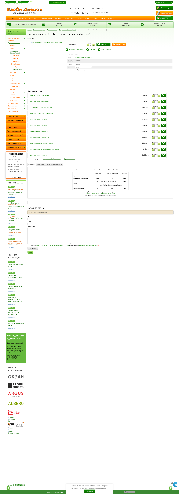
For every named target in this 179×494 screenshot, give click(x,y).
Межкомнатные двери (13, 32)
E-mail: (30, 221)
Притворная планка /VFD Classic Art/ (39, 101)
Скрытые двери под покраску (14, 39)
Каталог (13, 18)
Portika (12, 75)
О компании (22, 18)
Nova (11, 78)
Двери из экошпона (14, 43)
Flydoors (12, 89)
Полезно (78, 18)
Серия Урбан (15, 61)
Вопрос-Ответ (69, 18)
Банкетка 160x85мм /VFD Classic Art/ (39, 95)
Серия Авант (14, 58)
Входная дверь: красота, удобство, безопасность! (14, 313)
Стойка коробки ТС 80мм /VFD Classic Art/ (41, 107)
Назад (30, 252)
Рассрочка (58, 18)
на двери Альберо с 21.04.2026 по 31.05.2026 (15, 219)
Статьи (95, 18)
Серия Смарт (15, 56)
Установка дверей (14, 131)
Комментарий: (32, 226)
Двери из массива (13, 109)
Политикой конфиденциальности (88, 245)
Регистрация (8, 3)
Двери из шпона (13, 103)
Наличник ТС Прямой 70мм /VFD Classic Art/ (41, 113)
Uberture (12, 95)
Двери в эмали (12, 106)
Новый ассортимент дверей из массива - (15, 231)
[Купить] (163, 95)
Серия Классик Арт (69, 159)
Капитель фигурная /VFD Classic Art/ (39, 137)
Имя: (29, 216)
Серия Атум (14, 67)
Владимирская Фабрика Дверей (83, 57)
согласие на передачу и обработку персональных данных (52, 245)
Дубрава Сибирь (14, 86)
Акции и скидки (13, 139)
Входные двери (13, 117)
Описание (31, 164)
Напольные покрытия (15, 148)
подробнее (16, 177)
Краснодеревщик (15, 98)
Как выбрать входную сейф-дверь (15, 288)
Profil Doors (13, 100)
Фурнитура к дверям (15, 121)
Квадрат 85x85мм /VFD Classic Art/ (39, 131)
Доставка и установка (45, 18)
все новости (20, 183)
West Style (13, 72)
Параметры (41, 164)
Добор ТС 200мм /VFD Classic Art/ (38, 119)
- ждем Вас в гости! (16, 243)
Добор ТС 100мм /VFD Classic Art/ (38, 125)
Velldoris (12, 81)
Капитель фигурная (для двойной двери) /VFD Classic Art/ (45, 149)
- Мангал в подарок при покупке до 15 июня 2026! (15, 191)
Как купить (32, 18)
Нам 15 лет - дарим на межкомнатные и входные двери (16, 205)
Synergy (12, 92)
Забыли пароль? (18, 3)
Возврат (87, 18)
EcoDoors (12, 46)
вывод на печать (142, 2)
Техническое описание (54, 164)
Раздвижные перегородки (12, 126)
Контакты (111, 18)
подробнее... (11, 197)
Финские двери (13, 112)
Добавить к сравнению (74, 54)
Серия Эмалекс (15, 64)
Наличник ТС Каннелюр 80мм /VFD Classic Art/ (42, 143)
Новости (102, 18)
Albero (12, 48)
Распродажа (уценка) (15, 135)
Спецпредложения (14, 143)
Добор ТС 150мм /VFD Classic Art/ (38, 155)
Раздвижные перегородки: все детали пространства (15, 299)
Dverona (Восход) (15, 84)
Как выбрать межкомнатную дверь (15, 277)
